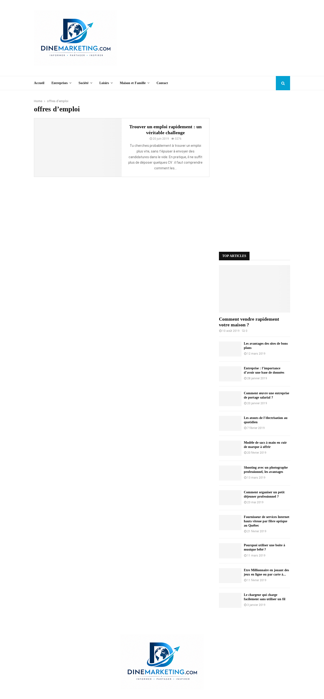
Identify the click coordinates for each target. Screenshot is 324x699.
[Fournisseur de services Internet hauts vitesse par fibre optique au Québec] (230, 522)
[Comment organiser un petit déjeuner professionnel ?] (230, 497)
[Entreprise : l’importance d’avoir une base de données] (230, 373)
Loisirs (104, 83)
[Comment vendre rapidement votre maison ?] (254, 289)
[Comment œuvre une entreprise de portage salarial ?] (230, 398)
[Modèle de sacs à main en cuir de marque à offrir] (230, 448)
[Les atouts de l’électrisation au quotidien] (230, 423)
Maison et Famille (133, 83)
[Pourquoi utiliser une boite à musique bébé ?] (230, 550)
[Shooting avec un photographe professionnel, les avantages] (230, 473)
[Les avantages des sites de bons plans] (230, 349)
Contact (162, 83)
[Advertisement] (203, 38)
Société (83, 83)
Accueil (39, 83)
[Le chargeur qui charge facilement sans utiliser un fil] (230, 600)
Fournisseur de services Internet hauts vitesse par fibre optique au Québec (266, 521)
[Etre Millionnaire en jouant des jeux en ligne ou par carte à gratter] (230, 575)
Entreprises (59, 83)
